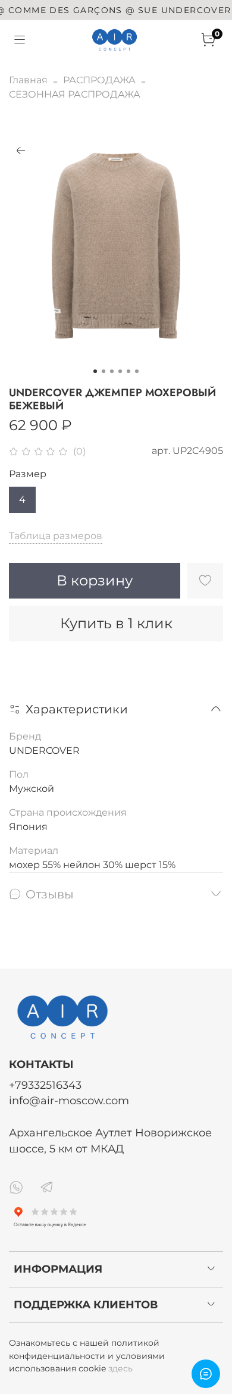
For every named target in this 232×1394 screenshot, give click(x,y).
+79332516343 (45, 1085)
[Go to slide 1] (95, 371)
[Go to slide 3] (112, 371)
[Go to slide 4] (120, 371)
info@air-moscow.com (69, 1100)
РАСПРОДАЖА (99, 80)
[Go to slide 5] (128, 371)
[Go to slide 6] (137, 371)
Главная (28, 80)
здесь (120, 1368)
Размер (27, 474)
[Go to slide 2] (103, 371)
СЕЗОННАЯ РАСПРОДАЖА (74, 94)
